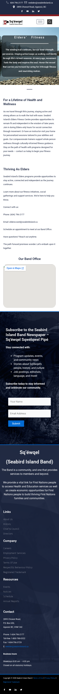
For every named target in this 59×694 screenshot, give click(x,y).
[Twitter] (38, 11)
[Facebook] (22, 11)
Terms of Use (38, 678)
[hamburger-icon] (40, 21)
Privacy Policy (50, 678)
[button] (49, 21)
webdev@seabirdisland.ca (17, 646)
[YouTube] (27, 11)
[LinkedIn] (33, 11)
